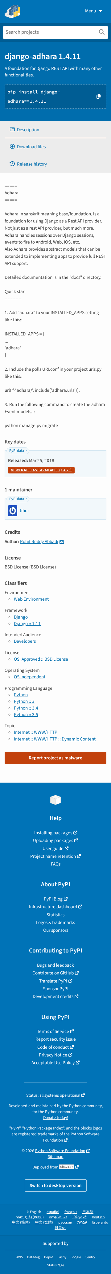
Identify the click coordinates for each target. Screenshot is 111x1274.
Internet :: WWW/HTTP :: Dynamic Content (55, 739)
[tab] (55, 129)
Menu (90, 10)
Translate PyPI (53, 981)
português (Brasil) (30, 1217)
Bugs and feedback (55, 965)
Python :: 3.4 (26, 708)
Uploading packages (53, 840)
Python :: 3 (24, 701)
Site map (56, 1157)
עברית (82, 1222)
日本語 (87, 1212)
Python (21, 694)
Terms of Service (53, 1031)
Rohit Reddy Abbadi (39, 541)
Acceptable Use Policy (53, 1062)
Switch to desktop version (56, 1185)
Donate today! (55, 1118)
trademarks (48, 1134)
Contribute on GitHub (53, 973)
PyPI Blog (53, 899)
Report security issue (55, 1039)
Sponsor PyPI (55, 988)
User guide (53, 848)
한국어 (60, 1228)
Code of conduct (53, 1047)
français (70, 1212)
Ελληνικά (79, 1217)
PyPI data (16, 450)
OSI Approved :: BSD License (41, 659)
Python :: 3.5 (26, 714)
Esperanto (100, 1222)
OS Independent (29, 676)
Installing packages (53, 832)
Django (21, 617)
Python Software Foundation (60, 1151)
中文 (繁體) (44, 1222)
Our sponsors (55, 930)
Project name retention (53, 856)
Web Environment (31, 599)
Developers (25, 641)
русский (65, 1222)
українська (58, 1217)
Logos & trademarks (55, 922)
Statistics (55, 914)
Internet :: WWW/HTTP (35, 732)
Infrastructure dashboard (53, 906)
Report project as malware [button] (55, 757)
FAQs (55, 864)
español (53, 1212)
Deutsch (98, 1217)
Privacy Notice (53, 1055)
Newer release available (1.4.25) (41, 470)
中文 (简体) (21, 1222)
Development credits (53, 996)
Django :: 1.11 (27, 623)
